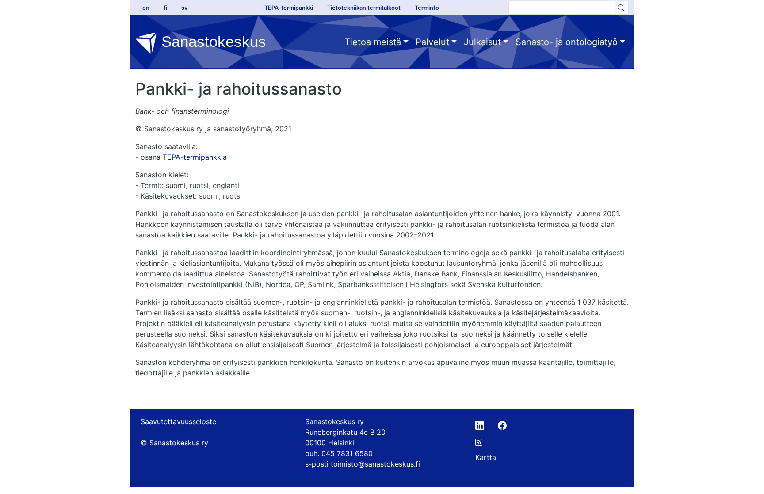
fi (165, 7)
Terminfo (427, 7)
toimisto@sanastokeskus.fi (375, 464)
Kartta (485, 457)
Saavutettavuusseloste (178, 421)
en (145, 7)
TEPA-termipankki (288, 7)
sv (184, 7)
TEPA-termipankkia (195, 157)
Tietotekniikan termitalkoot (364, 7)
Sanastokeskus (211, 41)
